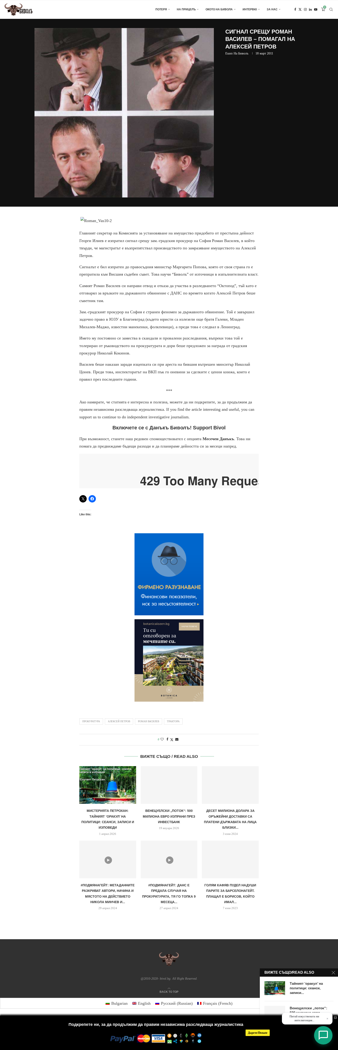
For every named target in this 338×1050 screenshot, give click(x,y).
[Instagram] (305, 9)
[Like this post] (162, 739)
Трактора (173, 721)
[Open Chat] (323, 1035)
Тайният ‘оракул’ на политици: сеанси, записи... (306, 988)
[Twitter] (300, 9)
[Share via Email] (176, 739)
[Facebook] (295, 9)
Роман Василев (148, 721)
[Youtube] (315, 9)
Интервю (250, 9)
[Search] (331, 9)
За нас (272, 9)
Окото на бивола (219, 9)
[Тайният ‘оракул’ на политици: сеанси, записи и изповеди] (274, 988)
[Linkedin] (310, 9)
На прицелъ (186, 9)
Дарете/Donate (257, 1032)
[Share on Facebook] (167, 739)
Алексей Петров (119, 721)
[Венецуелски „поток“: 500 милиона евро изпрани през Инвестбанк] (169, 785)
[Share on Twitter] (171, 740)
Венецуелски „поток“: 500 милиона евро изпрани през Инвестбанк (169, 816)
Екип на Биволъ (236, 53)
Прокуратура (91, 721)
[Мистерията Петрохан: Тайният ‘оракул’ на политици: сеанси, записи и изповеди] (107, 785)
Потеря (161, 9)
